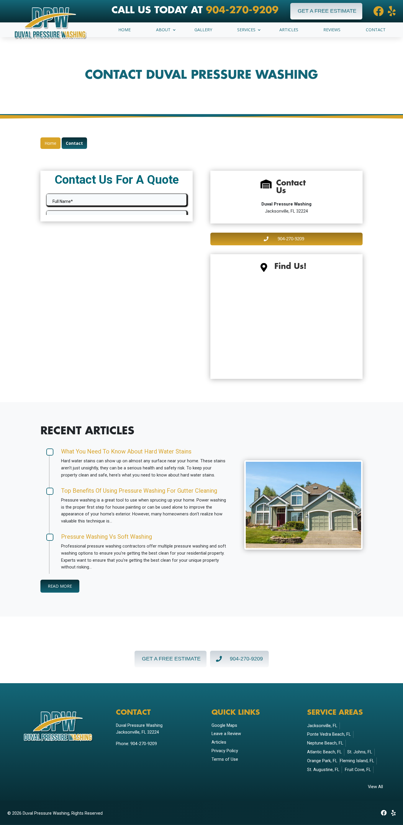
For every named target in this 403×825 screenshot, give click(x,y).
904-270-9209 (242, 10)
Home (124, 30)
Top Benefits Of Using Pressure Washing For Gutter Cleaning (139, 490)
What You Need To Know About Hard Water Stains (126, 451)
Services (246, 30)
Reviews (331, 30)
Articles (288, 30)
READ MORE (60, 586)
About (163, 30)
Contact (376, 30)
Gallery (203, 30)
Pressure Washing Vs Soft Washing (106, 536)
